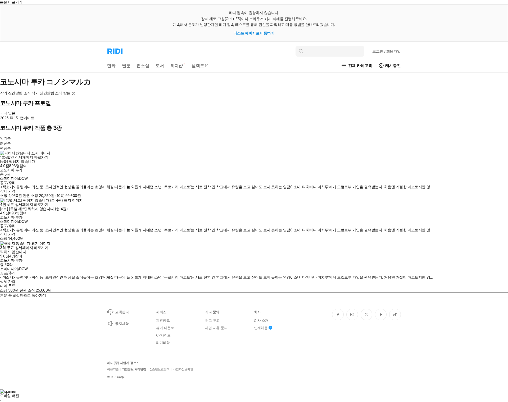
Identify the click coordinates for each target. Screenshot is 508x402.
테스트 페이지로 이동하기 (254, 33)
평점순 (5, 148)
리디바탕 (163, 342)
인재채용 (260, 328)
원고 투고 (212, 320)
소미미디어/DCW (14, 178)
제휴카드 (163, 320)
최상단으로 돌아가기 (29, 295)
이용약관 (113, 369)
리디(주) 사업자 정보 (122, 363)
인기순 (5, 138)
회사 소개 (261, 320)
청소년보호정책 (159, 369)
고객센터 (122, 312)
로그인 (386, 51)
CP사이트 (163, 335)
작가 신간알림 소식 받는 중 (53, 93)
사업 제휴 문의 (216, 328)
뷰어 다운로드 (167, 328)
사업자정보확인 (183, 369)
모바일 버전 (9, 395)
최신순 (5, 143)
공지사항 (122, 323)
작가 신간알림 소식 (15, 93)
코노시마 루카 (11, 170)
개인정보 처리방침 (134, 369)
